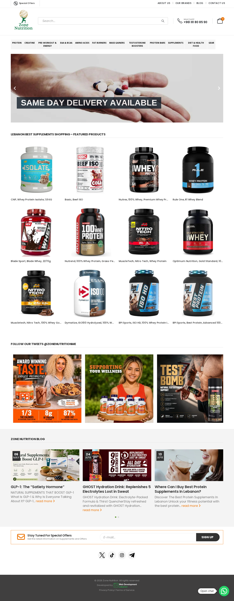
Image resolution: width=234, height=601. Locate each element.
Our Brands (183, 3)
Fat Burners (99, 42)
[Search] (163, 20)
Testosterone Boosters (137, 44)
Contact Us (216, 3)
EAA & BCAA (66, 42)
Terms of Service (125, 590)
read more (44, 501)
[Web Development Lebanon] (125, 585)
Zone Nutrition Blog (28, 439)
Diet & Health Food (196, 44)
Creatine (29, 42)
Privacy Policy (106, 590)
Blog (199, 3)
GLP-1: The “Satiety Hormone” (37, 486)
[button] (15, 88)
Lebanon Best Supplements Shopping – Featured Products (58, 134)
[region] (117, 88)
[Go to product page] (36, 170)
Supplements (175, 42)
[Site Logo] (23, 21)
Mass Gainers (117, 42)
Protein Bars (157, 42)
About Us (164, 3)
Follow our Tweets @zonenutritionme (43, 344)
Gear (211, 42)
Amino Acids (82, 42)
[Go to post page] (45, 465)
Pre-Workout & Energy (47, 44)
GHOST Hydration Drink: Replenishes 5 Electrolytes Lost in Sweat (117, 489)
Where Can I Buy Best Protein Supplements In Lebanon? (181, 489)
